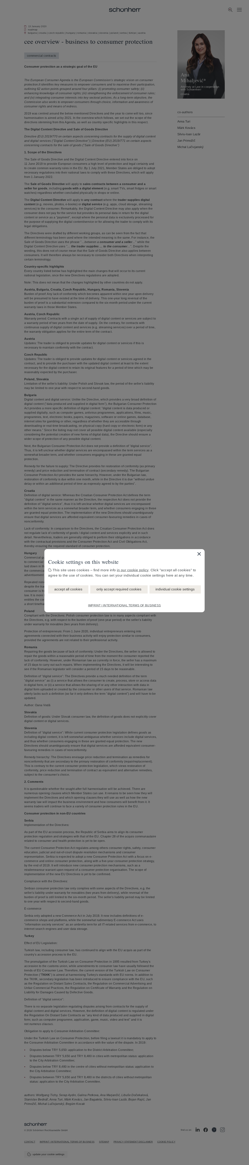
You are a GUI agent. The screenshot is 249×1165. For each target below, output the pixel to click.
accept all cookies (68, 589)
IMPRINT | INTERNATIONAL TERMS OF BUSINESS (124, 605)
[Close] (199, 554)
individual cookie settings (175, 589)
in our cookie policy (133, 570)
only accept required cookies (118, 589)
